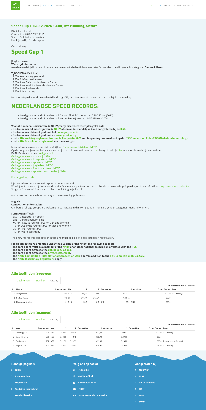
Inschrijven (33, 5)
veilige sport (46, 153)
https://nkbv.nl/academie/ (174, 186)
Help (81, 5)
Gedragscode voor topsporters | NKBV (33, 159)
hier (96, 150)
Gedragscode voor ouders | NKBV (30, 156)
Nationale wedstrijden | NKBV (80, 147)
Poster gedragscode (22, 177)
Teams (72, 5)
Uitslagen (47, 5)
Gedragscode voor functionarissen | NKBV (35, 168)
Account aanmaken (183, 5)
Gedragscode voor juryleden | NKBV (32, 165)
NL (152, 5)
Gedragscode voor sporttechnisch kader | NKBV (38, 171)
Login (167, 5)
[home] (15, 5)
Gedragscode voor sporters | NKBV (31, 162)
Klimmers (60, 5)
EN (160, 5)
